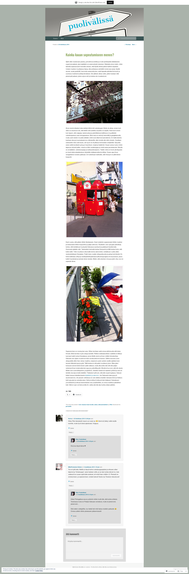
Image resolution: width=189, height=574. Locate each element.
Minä (62, 38)
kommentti (116, 555)
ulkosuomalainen (103, 404)
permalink (68, 406)
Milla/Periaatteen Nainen (75, 467)
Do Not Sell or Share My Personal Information (104, 567)
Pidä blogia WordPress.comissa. (82, 567)
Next (134, 44)
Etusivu (55, 38)
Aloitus (110, 2)
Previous (127, 44)
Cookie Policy (39, 571)
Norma (70, 418)
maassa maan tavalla (88, 404)
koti (80, 404)
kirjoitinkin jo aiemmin (92, 375)
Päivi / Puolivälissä (81, 439)
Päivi (111, 404)
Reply (71, 432)
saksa (96, 404)
